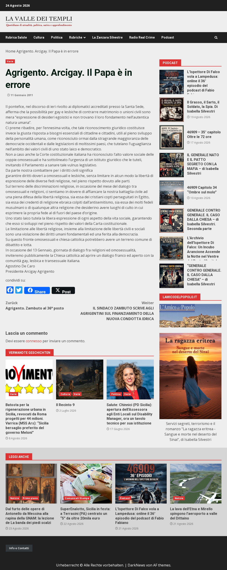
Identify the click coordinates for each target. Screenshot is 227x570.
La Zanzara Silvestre (107, 37)
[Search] (216, 37)
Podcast (167, 37)
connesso (34, 340)
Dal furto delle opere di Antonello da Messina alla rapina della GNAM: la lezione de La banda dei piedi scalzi (31, 484)
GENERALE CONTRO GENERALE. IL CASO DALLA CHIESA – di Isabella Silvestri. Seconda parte (171, 220)
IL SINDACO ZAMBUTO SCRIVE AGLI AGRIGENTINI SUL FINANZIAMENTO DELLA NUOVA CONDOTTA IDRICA (117, 310)
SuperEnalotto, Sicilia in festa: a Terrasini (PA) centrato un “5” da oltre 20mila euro (86, 484)
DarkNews (136, 565)
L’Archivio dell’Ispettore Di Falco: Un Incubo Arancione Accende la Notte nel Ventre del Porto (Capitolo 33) (171, 248)
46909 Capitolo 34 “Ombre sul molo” (171, 193)
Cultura (38, 37)
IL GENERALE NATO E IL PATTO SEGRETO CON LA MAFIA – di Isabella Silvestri (171, 165)
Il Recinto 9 (79, 379)
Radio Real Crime (142, 37)
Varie (10, 61)
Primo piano (30, 498)
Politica (57, 37)
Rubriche (75, 37)
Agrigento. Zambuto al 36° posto (35, 305)
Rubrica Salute (16, 37)
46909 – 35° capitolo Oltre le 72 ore (171, 137)
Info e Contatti (19, 548)
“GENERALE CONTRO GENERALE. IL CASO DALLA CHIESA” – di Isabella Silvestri (171, 276)
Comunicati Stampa (77, 498)
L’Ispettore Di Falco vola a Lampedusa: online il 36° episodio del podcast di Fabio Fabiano (171, 82)
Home (11, 51)
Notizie (14, 498)
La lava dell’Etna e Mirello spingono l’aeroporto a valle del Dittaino (195, 484)
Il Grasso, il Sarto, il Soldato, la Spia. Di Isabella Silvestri (171, 109)
